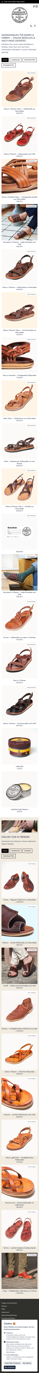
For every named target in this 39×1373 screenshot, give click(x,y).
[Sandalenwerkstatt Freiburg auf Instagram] (36, 6)
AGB (3, 1309)
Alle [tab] (5, 60)
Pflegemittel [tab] (8, 65)
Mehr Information (10, 1352)
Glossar (4, 1306)
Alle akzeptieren (10, 1367)
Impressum (5, 1312)
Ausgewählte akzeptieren (12, 1363)
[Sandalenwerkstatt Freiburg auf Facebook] (34, 6)
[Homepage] (19, 15)
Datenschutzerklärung (9, 1315)
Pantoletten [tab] (29, 60)
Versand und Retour (8, 1318)
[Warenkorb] (35, 26)
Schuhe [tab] (27, 851)
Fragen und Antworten (9, 1303)
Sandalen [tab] (15, 60)
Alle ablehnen (27, 1363)
